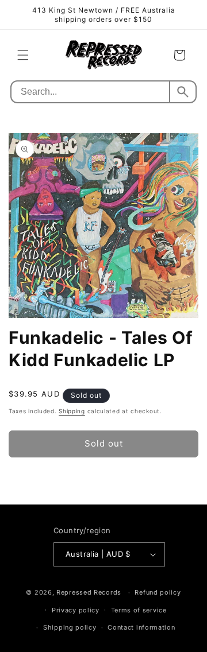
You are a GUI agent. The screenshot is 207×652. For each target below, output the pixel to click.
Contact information (141, 627)
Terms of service (139, 610)
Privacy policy (75, 610)
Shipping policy (70, 627)
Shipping (72, 411)
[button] (23, 55)
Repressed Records (88, 592)
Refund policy (158, 592)
